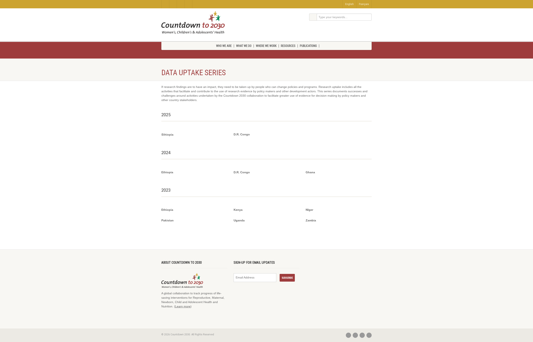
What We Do (244, 45)
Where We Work (266, 45)
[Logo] (193, 22)
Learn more (183, 306)
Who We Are (224, 45)
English (349, 4)
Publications (308, 45)
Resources (288, 45)
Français (364, 4)
